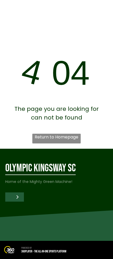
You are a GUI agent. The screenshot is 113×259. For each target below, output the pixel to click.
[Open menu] (102, 11)
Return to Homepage (56, 137)
